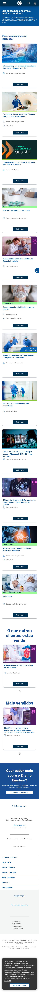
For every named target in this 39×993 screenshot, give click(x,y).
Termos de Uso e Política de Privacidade (19, 940)
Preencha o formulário (19, 792)
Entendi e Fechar (19, 985)
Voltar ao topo (20, 806)
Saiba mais (20, 84)
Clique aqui (16, 921)
